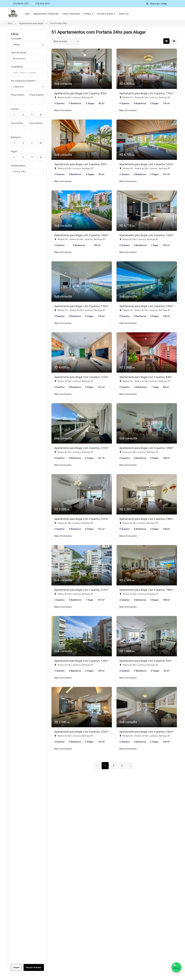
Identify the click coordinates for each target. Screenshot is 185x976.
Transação (16, 38)
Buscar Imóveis (33, 967)
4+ (41, 115)
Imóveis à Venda (105, 13)
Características (18, 165)
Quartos (15, 109)
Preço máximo (37, 95)
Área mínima (17, 123)
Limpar (16, 967)
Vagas (14, 151)
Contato (87, 13)
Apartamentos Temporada (46, 13)
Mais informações (63, 110)
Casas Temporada (71, 13)
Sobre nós (124, 13)
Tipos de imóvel (18, 52)
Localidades (17, 67)
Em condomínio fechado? (23, 81)
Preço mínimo (18, 95)
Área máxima (36, 123)
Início (27, 13)
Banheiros (16, 137)
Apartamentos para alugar (31, 23)
